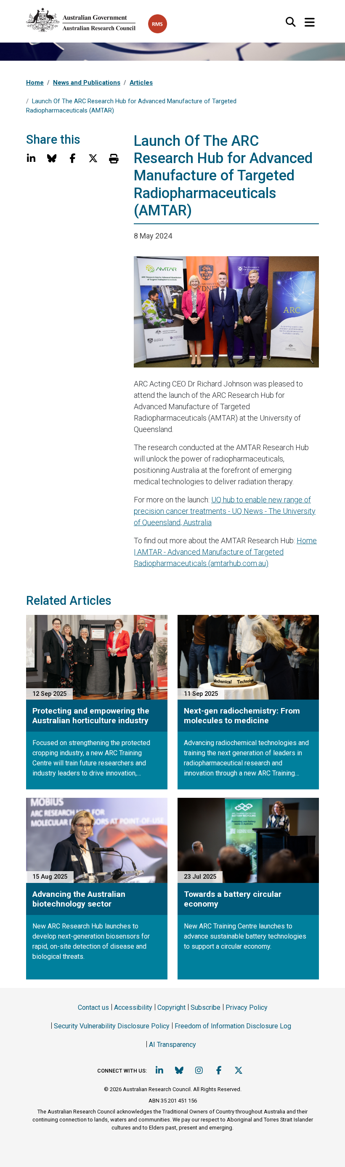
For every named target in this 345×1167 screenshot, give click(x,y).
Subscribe (205, 1007)
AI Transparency (172, 1045)
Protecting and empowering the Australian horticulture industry (90, 715)
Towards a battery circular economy (232, 899)
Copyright (171, 1007)
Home (35, 82)
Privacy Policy (247, 1007)
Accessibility (133, 1007)
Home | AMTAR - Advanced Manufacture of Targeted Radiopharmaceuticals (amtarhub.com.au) (225, 552)
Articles (141, 82)
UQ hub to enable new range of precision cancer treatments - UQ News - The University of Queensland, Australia (225, 511)
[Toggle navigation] (309, 22)
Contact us (93, 1007)
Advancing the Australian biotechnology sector (78, 899)
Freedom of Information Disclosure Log (233, 1026)
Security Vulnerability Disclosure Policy (112, 1026)
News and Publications (86, 82)
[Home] (87, 18)
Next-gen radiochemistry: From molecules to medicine (242, 715)
